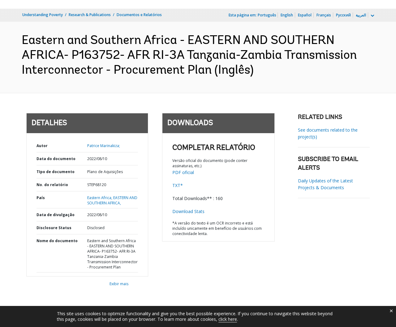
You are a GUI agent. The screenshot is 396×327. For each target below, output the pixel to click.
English (287, 15)
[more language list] (371, 15)
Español (305, 15)
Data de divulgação (56, 214)
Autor (42, 145)
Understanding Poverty (42, 14)
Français (323, 15)
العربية (361, 15)
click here (227, 319)
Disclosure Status (54, 227)
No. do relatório (52, 184)
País (41, 197)
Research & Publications (90, 14)
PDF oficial (183, 172)
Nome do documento (57, 240)
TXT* (177, 185)
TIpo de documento (56, 171)
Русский (343, 15)
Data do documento (56, 158)
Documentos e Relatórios (139, 14)
